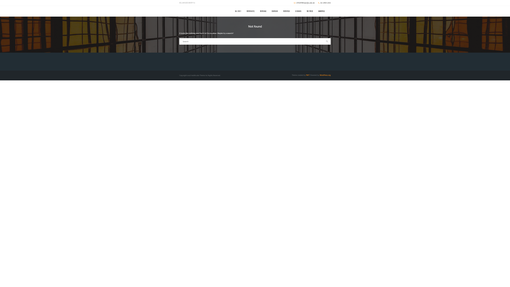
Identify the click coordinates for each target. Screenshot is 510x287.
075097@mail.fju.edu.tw (305, 3)
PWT (307, 75)
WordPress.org (325, 75)
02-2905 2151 (325, 3)
